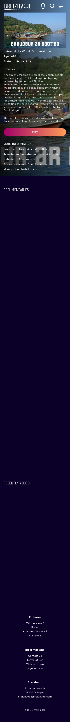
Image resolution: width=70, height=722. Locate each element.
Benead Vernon (48, 154)
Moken (50, 74)
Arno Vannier (27, 159)
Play (35, 131)
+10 (13, 56)
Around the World (18, 51)
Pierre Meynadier (21, 149)
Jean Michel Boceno (27, 169)
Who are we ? (35, 623)
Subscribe (35, 635)
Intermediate (23, 61)
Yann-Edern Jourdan (41, 164)
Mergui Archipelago (47, 78)
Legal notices (35, 668)
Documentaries (42, 51)
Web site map (35, 664)
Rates (35, 627)
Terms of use (35, 659)
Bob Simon (49, 149)
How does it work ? (35, 631)
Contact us (35, 655)
